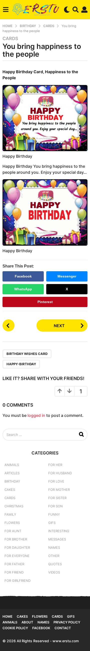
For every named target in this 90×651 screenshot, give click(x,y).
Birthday (12, 481)
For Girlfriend (17, 581)
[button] (5, 10)
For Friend (14, 572)
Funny (54, 514)
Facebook (23, 276)
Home (7, 616)
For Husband (60, 473)
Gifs (70, 616)
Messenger (67, 276)
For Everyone (17, 556)
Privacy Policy (67, 622)
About (27, 622)
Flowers (12, 523)
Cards (10, 38)
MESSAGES (57, 539)
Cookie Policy (15, 628)
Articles (12, 473)
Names (54, 547)
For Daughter (17, 547)
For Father (14, 564)
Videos (54, 572)
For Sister (57, 498)
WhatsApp (23, 289)
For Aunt (12, 531)
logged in (36, 415)
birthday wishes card (27, 354)
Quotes (55, 564)
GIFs (52, 523)
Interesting (58, 531)
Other (53, 556)
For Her (55, 465)
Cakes (9, 490)
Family (10, 514)
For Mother (59, 490)
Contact (62, 628)
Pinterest (45, 302)
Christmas (13, 506)
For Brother (15, 539)
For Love (56, 481)
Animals (11, 465)
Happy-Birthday (21, 364)
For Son (55, 506)
